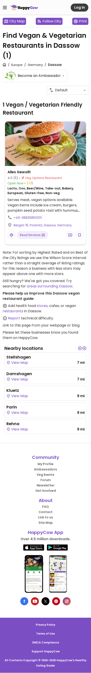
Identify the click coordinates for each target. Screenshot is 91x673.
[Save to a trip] (70, 235)
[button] (80, 348)
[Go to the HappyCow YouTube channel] (35, 601)
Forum (45, 480)
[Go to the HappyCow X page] (45, 601)
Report (14, 318)
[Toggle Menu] (5, 7)
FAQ (45, 506)
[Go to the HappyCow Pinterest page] (56, 601)
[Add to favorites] (79, 235)
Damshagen (19, 373)
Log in (79, 7)
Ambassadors (45, 469)
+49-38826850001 (28, 217)
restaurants (13, 311)
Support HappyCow (46, 651)
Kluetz (12, 390)
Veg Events (45, 474)
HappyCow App (45, 532)
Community (45, 457)
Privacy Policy (45, 625)
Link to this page (17, 325)
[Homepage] (24, 7)
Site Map (45, 522)
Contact (46, 512)
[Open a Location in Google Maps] (11, 235)
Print (83, 21)
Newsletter (46, 485)
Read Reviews (31, 235)
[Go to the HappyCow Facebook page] (24, 601)
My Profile (45, 464)
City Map (17, 21)
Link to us (45, 517)
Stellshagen (18, 357)
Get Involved (45, 490)
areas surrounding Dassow (49, 286)
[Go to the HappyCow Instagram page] (67, 601)
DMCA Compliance (45, 642)
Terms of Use (45, 633)
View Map (19, 362)
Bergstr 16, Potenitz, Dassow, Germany (43, 225)
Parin (11, 407)
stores (42, 305)
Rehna (12, 423)
